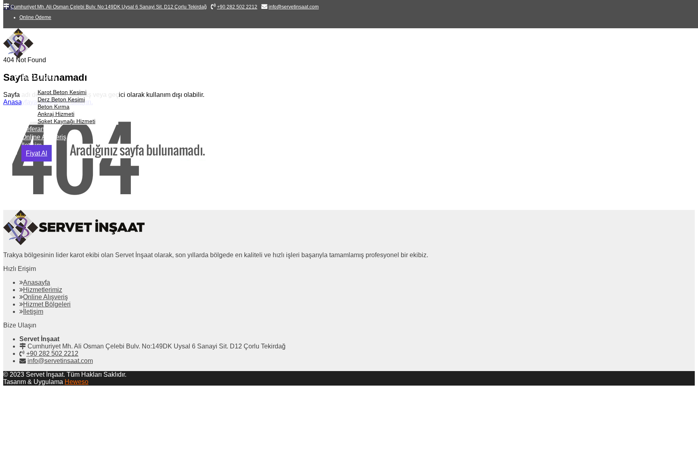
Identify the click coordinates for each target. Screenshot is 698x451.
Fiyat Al (36, 153)
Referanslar (38, 129)
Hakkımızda (38, 76)
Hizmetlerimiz (41, 84)
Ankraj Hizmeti (56, 114)
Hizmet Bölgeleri (47, 304)
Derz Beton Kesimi (61, 99)
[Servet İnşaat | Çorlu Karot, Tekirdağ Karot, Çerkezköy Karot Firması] (64, 56)
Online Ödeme (35, 17)
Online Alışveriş (43, 137)
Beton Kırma (53, 106)
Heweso (76, 381)
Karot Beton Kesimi (62, 92)
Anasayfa (34, 68)
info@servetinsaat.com (60, 360)
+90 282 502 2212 (52, 353)
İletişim (33, 311)
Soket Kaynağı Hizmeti (66, 121)
